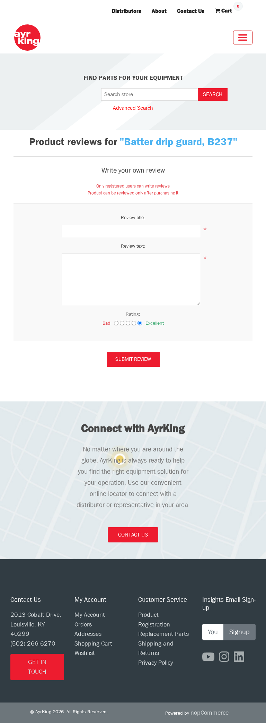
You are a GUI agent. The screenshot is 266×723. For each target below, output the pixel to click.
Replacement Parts (163, 634)
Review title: (133, 217)
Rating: (133, 314)
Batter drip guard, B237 (178, 141)
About (159, 11)
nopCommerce (209, 713)
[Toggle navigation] (242, 37)
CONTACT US (133, 534)
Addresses (87, 634)
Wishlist (84, 653)
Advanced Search (133, 107)
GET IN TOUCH (37, 667)
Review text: (133, 246)
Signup (239, 632)
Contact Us (190, 11)
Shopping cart (93, 644)
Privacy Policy (155, 663)
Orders (83, 625)
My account (89, 615)
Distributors (126, 11)
